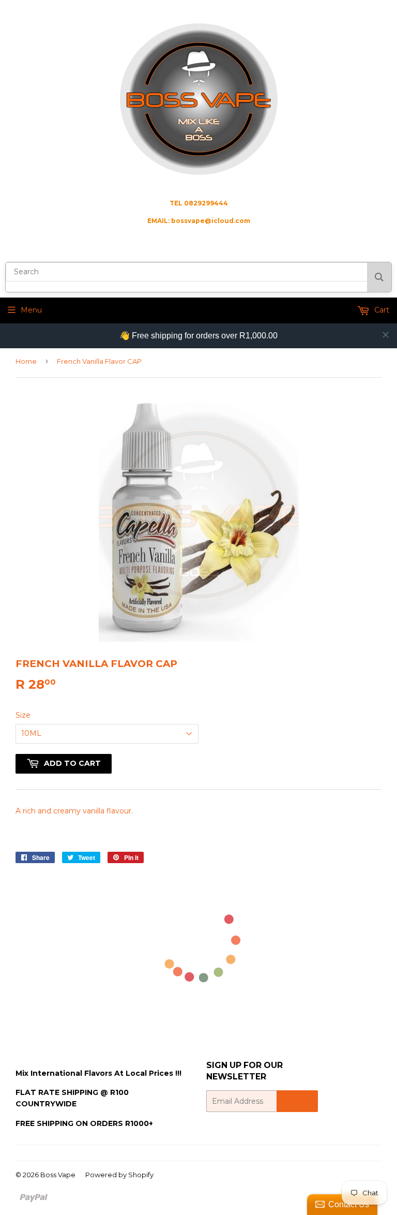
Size (23, 715)
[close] (385, 334)
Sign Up (297, 1101)
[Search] (379, 277)
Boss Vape (57, 1174)
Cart (380, 310)
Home (26, 361)
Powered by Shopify (119, 1174)
